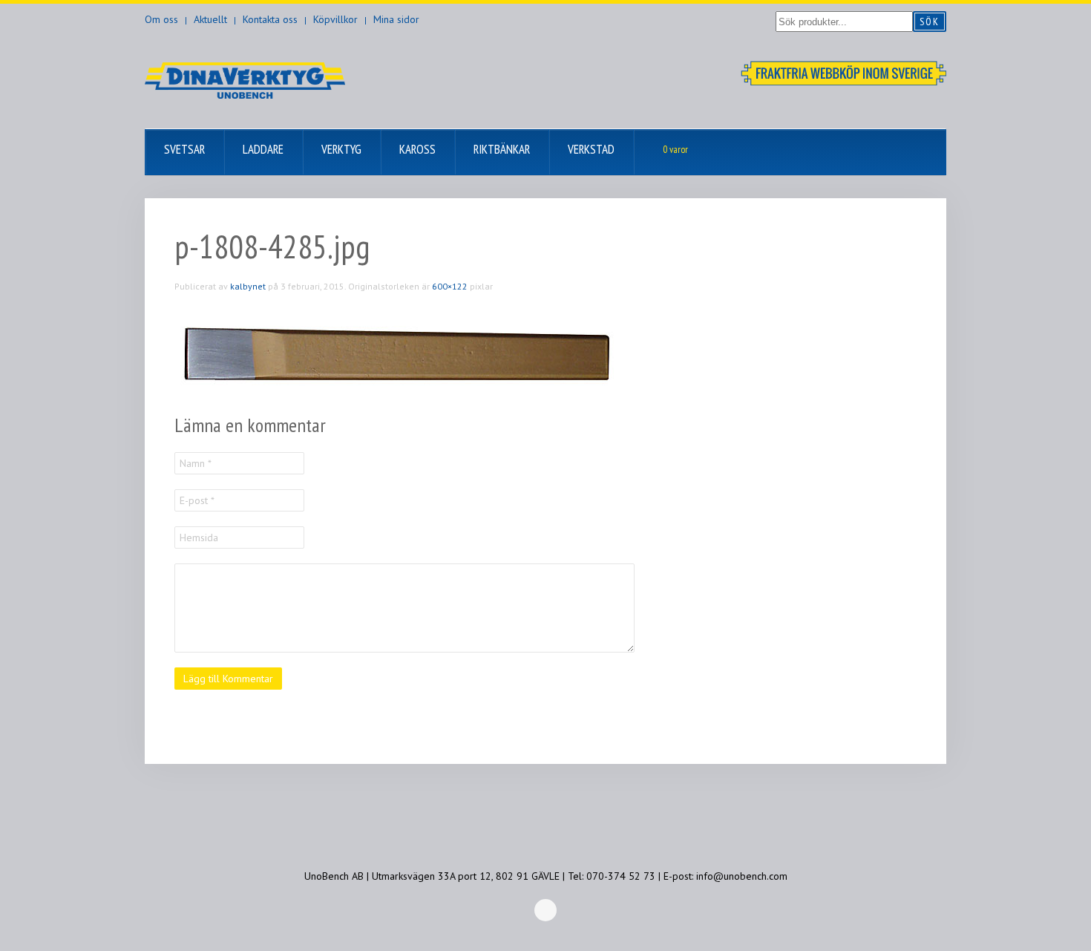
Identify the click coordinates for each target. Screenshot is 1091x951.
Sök (930, 21)
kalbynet (248, 286)
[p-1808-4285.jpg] (397, 352)
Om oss (161, 19)
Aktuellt (210, 19)
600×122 (450, 286)
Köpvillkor (335, 19)
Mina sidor (396, 19)
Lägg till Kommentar (228, 678)
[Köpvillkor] (843, 72)
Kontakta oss (270, 19)
